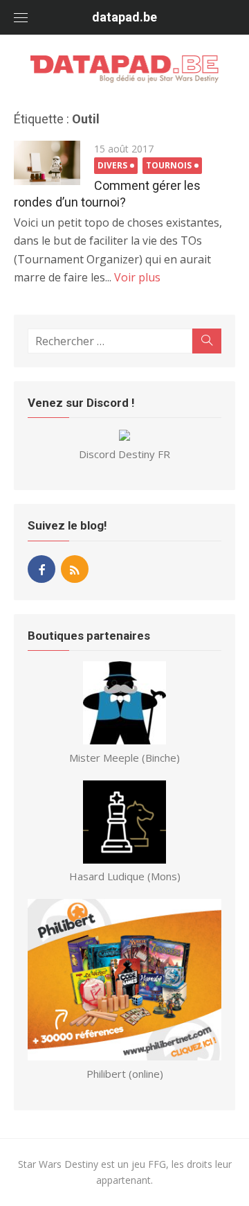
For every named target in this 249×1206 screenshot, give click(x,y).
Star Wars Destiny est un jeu (83, 1164)
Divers (112, 165)
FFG (157, 1164)
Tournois (169, 165)
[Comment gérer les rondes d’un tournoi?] (47, 163)
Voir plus (137, 277)
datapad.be (124, 17)
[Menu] (21, 17)
